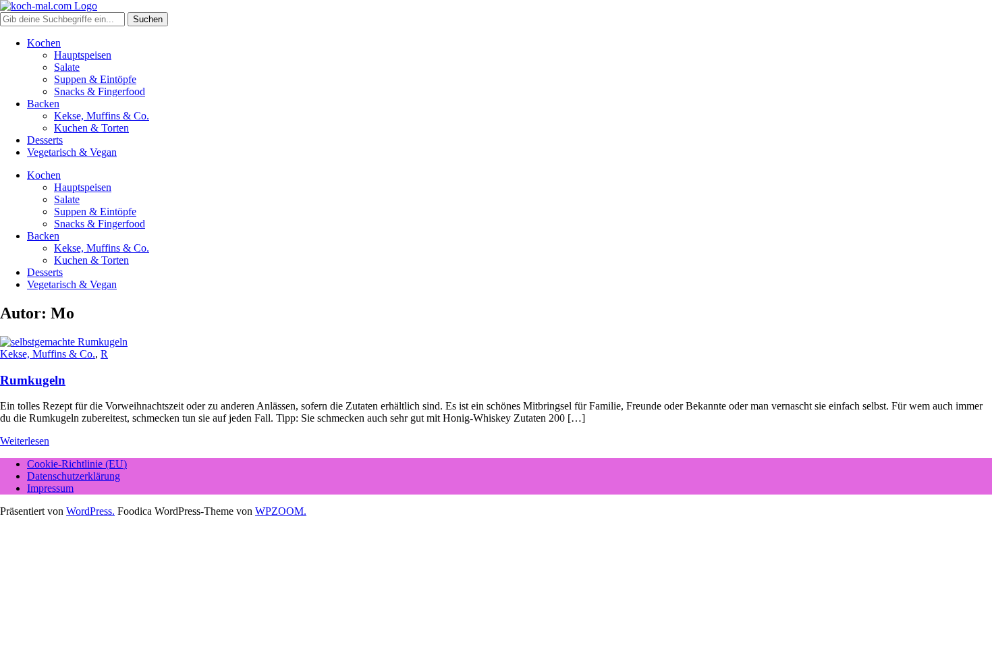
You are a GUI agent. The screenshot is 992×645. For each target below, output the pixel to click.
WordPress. (90, 511)
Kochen (44, 43)
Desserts (45, 140)
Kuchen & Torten (91, 128)
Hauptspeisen (82, 55)
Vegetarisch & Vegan (72, 152)
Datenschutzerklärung (73, 476)
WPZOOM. (280, 511)
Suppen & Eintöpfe (95, 79)
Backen (43, 103)
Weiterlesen (24, 441)
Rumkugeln (32, 380)
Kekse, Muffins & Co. (101, 115)
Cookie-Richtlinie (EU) (77, 464)
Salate (67, 67)
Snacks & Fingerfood (99, 91)
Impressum (50, 488)
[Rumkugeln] (64, 341)
